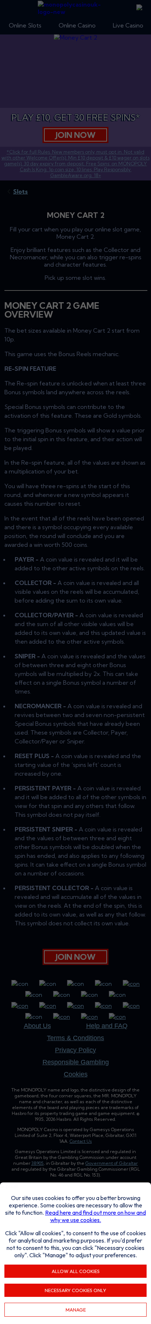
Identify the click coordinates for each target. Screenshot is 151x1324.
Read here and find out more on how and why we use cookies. (95, 1216)
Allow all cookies (76, 1271)
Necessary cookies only (75, 1290)
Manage (76, 1310)
